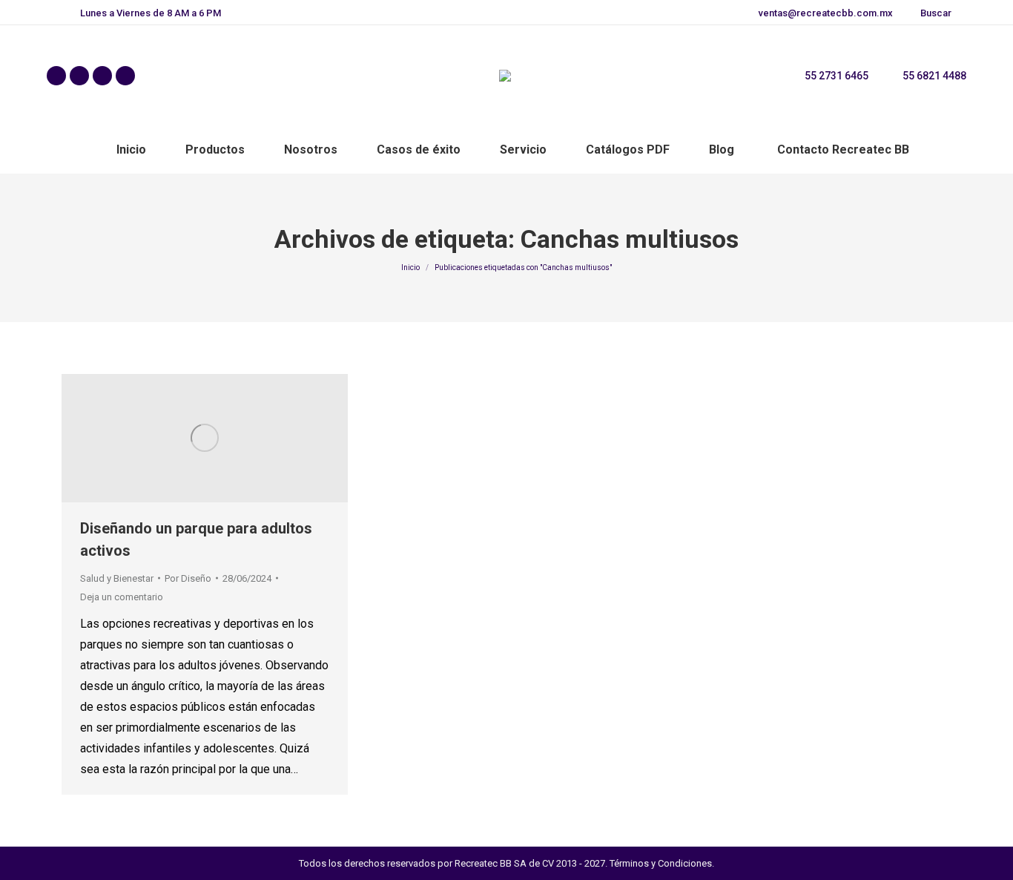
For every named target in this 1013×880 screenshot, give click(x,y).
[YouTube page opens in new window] (125, 75)
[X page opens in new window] (79, 75)
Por (188, 578)
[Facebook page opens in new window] (56, 75)
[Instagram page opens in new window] (102, 75)
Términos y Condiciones (661, 863)
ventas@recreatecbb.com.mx (826, 13)
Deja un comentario (121, 596)
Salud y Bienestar (117, 578)
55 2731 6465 (836, 76)
